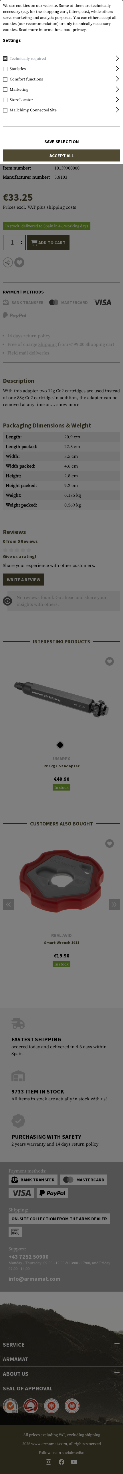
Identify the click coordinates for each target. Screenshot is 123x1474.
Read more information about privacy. (53, 29)
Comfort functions (26, 79)
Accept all (61, 155)
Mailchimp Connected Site (33, 110)
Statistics (18, 69)
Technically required (28, 58)
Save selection (61, 141)
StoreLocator (21, 100)
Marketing (19, 89)
